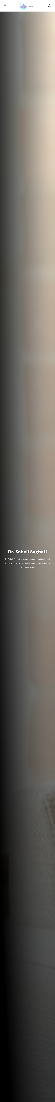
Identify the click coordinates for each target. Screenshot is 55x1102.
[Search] (49, 6)
